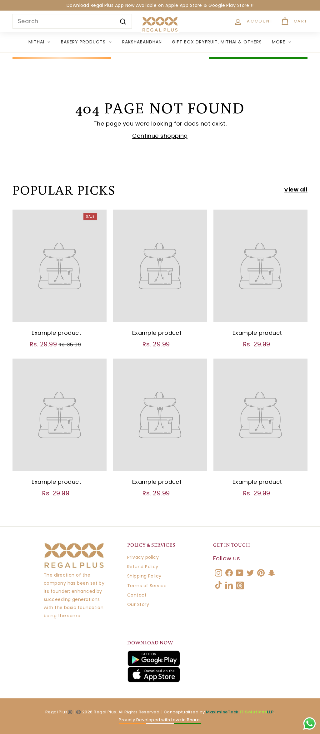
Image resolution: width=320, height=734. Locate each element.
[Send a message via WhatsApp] (309, 723)
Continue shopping (160, 136)
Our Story (138, 604)
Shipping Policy (144, 576)
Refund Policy (142, 566)
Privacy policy (143, 557)
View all (296, 189)
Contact (137, 595)
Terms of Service (147, 586)
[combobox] (72, 21)
